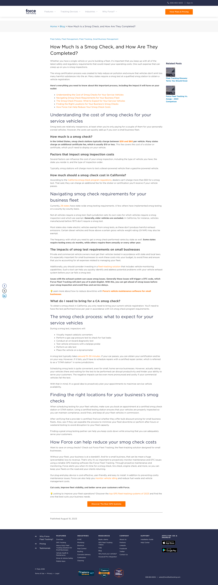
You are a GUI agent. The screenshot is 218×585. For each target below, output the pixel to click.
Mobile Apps (60, 561)
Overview (59, 539)
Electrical (80, 545)
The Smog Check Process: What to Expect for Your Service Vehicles (90, 101)
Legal (57, 573)
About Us (123, 539)
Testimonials (45, 548)
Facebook (123, 548)
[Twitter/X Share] (4, 291)
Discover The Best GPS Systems (106, 504)
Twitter (122, 551)
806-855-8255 (176, 3)
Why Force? (108, 11)
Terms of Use (39, 573)
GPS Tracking (61, 542)
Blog (62, 26)
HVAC (79, 539)
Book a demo (103, 539)
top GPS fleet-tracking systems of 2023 (129, 493)
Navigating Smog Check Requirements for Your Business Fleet (87, 98)
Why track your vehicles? (107, 554)
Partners (123, 542)
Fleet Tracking (85, 39)
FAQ (100, 548)
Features (48, 11)
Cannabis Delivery (84, 554)
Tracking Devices (69, 11)
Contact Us (124, 554)
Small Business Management (105, 39)
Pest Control (81, 548)
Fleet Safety (55, 39)
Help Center (145, 542)
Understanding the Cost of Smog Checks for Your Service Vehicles (90, 95)
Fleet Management (70, 39)
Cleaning (80, 560)
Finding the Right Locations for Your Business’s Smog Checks (87, 104)
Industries (90, 11)
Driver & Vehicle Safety (64, 558)
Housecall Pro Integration (107, 557)
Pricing (43, 544)
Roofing (80, 551)
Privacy (49, 573)
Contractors (81, 557)
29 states (65, 206)
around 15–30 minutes (89, 356)
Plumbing (80, 542)
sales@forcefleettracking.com (169, 577)
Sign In (190, 3)
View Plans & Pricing (179, 12)
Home (53, 26)
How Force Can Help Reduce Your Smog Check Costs (83, 107)
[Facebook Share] (4, 286)
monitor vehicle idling (106, 478)
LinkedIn (123, 545)
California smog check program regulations (89, 180)
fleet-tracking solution (109, 266)
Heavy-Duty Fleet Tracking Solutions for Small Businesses (64, 548)
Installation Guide (147, 539)
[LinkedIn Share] (4, 296)
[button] (4, 300)
